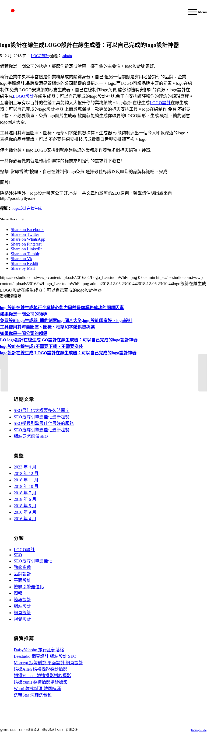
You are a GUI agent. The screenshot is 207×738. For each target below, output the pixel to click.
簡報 (18, 593)
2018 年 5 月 (25, 505)
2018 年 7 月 (25, 493)
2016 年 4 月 (25, 518)
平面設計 (22, 580)
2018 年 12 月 (26, 473)
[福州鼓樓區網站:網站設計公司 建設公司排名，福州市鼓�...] (4, 372)
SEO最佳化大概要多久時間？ (41, 410)
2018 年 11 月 (26, 480)
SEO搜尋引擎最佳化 (33, 561)
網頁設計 (22, 612)
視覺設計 (22, 619)
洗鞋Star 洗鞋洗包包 (33, 695)
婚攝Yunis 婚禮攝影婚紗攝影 (41, 682)
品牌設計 (22, 574)
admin (67, 56)
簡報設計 (22, 599)
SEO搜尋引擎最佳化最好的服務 (44, 423)
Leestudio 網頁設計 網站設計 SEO (45, 656)
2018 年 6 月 (25, 499)
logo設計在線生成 (27, 208)
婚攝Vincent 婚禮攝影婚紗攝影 (42, 675)
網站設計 (22, 606)
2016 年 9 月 (25, 512)
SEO (18, 554)
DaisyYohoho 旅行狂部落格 (39, 650)
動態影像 (22, 567)
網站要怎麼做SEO (31, 436)
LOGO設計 (40, 56)
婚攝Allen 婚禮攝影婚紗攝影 (40, 669)
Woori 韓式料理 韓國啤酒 (37, 688)
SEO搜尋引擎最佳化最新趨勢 (41, 417)
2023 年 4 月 (25, 467)
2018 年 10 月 (26, 486)
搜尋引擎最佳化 (29, 587)
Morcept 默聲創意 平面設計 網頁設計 (48, 662)
